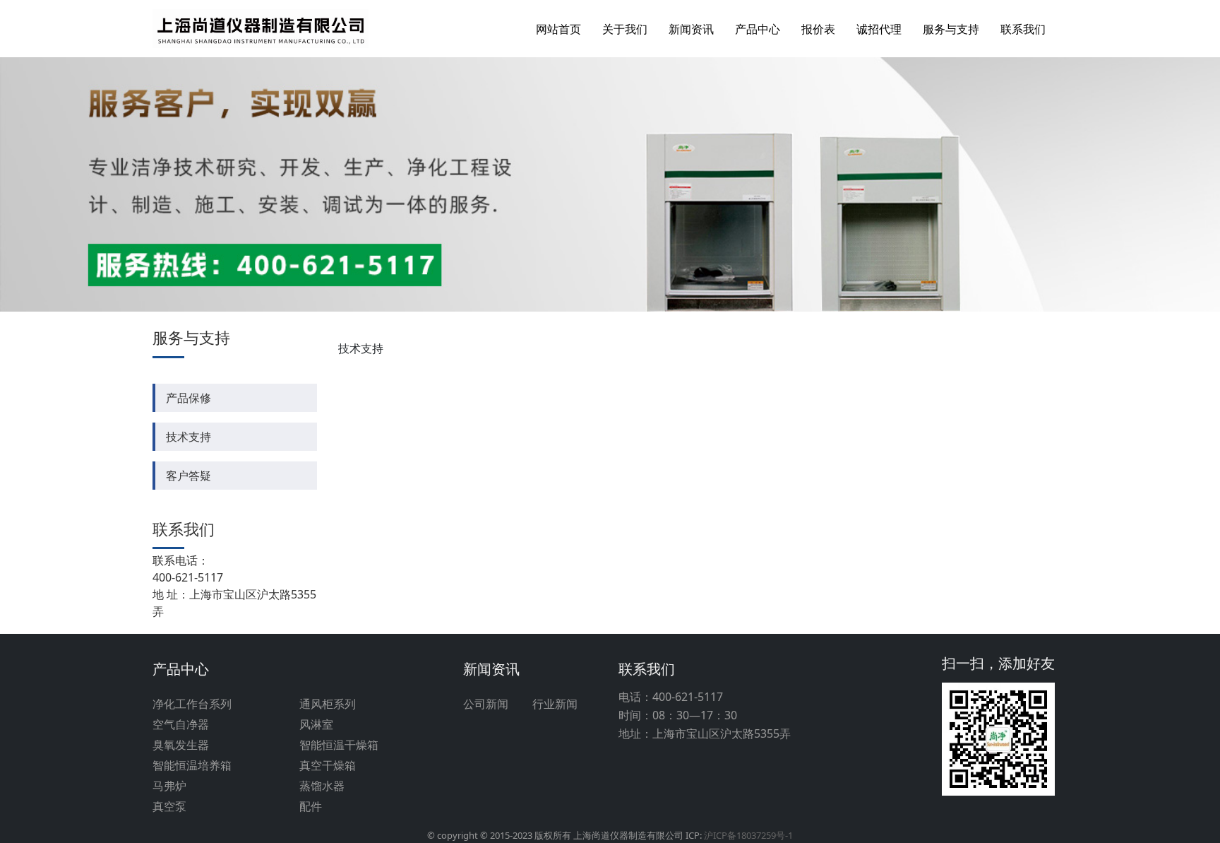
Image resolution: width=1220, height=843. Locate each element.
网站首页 (558, 29)
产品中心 (757, 29)
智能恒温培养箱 (192, 765)
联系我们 (1023, 29)
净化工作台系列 (192, 704)
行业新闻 (555, 704)
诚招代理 (879, 29)
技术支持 (188, 436)
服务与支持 (951, 29)
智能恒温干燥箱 (338, 745)
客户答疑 (188, 475)
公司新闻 (485, 704)
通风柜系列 (327, 704)
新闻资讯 (691, 29)
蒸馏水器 (322, 786)
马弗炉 (169, 786)
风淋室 (316, 724)
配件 (310, 806)
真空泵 (169, 806)
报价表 (818, 29)
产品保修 (188, 398)
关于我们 (624, 29)
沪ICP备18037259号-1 (748, 835)
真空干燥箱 (327, 765)
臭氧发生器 (180, 745)
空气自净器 (180, 724)
